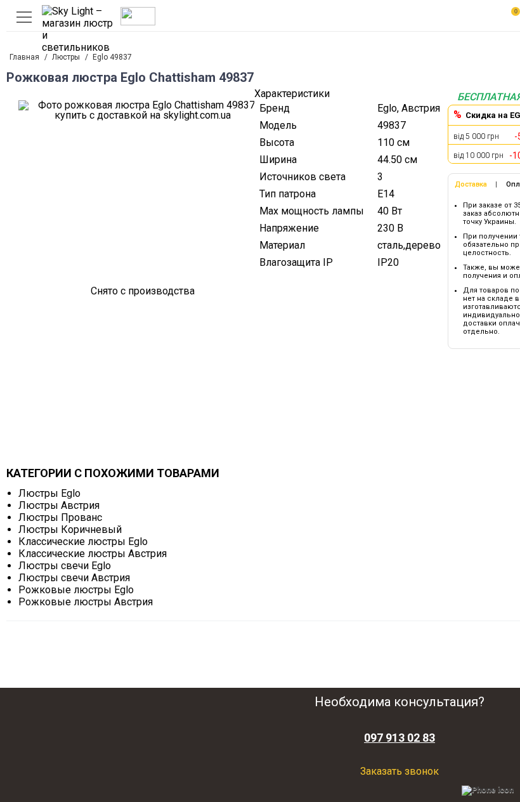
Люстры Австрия (59, 505)
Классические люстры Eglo (83, 542)
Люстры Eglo (49, 493)
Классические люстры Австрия (92, 554)
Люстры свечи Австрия (74, 578)
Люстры (66, 57)
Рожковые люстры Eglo (76, 590)
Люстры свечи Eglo (64, 566)
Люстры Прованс (60, 517)
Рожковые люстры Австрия (85, 602)
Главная (24, 57)
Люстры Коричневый (70, 529)
